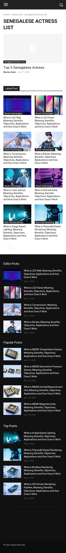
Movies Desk (9, 72)
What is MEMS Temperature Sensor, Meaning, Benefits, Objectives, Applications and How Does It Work (43, 352)
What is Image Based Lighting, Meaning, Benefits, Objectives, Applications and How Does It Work (14, 232)
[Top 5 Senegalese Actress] (33, 48)
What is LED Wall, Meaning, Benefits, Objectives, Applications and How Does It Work (43, 274)
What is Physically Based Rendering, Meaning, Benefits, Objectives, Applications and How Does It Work (48, 232)
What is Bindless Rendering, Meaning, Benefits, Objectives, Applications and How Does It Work (42, 470)
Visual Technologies (13, 113)
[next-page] (11, 247)
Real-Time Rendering (13, 222)
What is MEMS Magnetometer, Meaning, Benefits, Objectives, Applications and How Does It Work (42, 407)
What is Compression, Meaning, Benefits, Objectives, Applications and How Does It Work (41, 308)
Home (6, 14)
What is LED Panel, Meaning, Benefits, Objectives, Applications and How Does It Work (41, 291)
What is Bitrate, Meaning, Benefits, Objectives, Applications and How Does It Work (42, 325)
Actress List (17, 14)
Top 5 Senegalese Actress (23, 68)
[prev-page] (5, 247)
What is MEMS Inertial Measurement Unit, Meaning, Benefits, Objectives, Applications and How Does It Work (43, 390)
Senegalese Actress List (14, 62)
